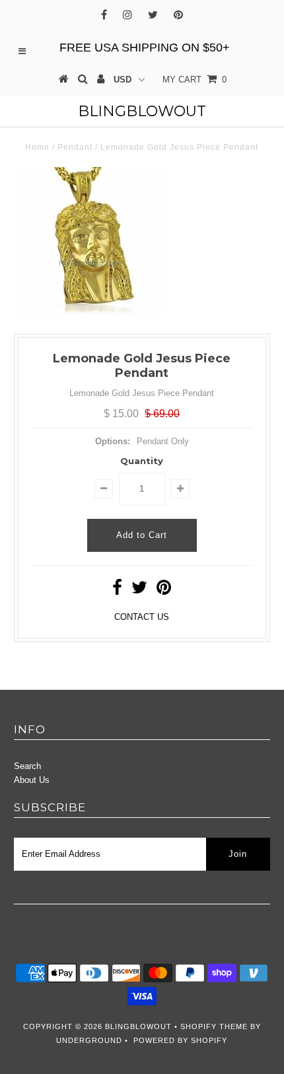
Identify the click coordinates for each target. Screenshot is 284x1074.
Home (37, 147)
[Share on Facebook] (117, 590)
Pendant (74, 147)
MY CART (194, 79)
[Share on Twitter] (139, 590)
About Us (32, 780)
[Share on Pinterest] (164, 590)
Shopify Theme (214, 1026)
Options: (112, 441)
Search (27, 766)
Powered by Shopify (180, 1040)
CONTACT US (141, 617)
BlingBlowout (142, 111)
